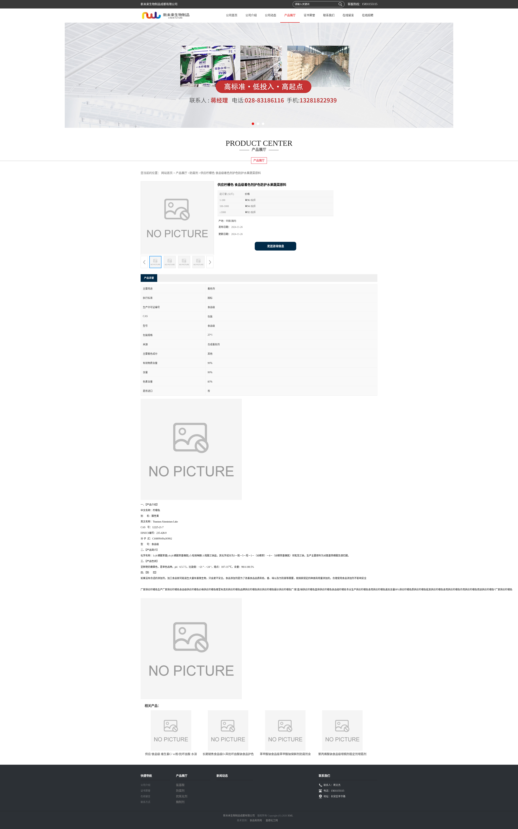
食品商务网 (256, 820)
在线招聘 (367, 15)
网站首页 (167, 172)
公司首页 (231, 15)
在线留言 (348, 15)
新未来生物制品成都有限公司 (239, 815)
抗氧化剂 (181, 796)
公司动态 (270, 15)
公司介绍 (251, 15)
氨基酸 (180, 785)
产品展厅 (290, 15)
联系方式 (145, 802)
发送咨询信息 (275, 246)
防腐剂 (194, 172)
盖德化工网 (272, 820)
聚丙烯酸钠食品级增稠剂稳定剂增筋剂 (342, 754)
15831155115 (369, 4)
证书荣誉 (309, 15)
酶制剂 (180, 802)
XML (290, 815)
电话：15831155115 (334, 790)
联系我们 (328, 15)
